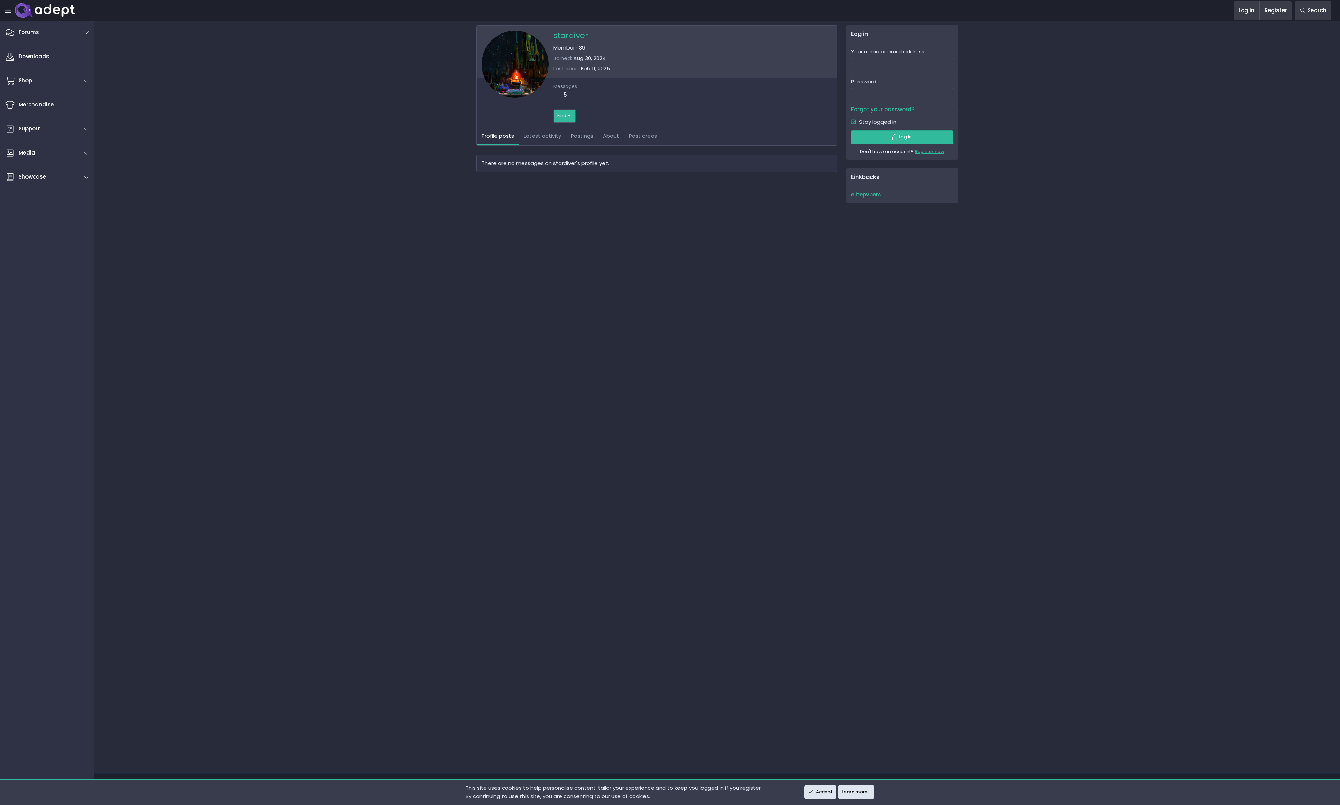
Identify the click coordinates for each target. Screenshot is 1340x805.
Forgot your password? (882, 109)
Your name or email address (887, 51)
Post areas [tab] (643, 136)
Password (863, 81)
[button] (90, 33)
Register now (929, 151)
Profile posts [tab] (498, 136)
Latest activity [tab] (542, 136)
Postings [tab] (582, 136)
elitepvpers (866, 194)
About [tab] (611, 136)
